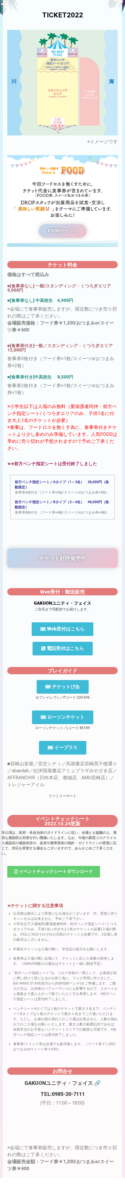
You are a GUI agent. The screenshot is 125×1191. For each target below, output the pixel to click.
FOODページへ (62, 230)
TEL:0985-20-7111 (62, 1094)
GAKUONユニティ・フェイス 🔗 (62, 1083)
